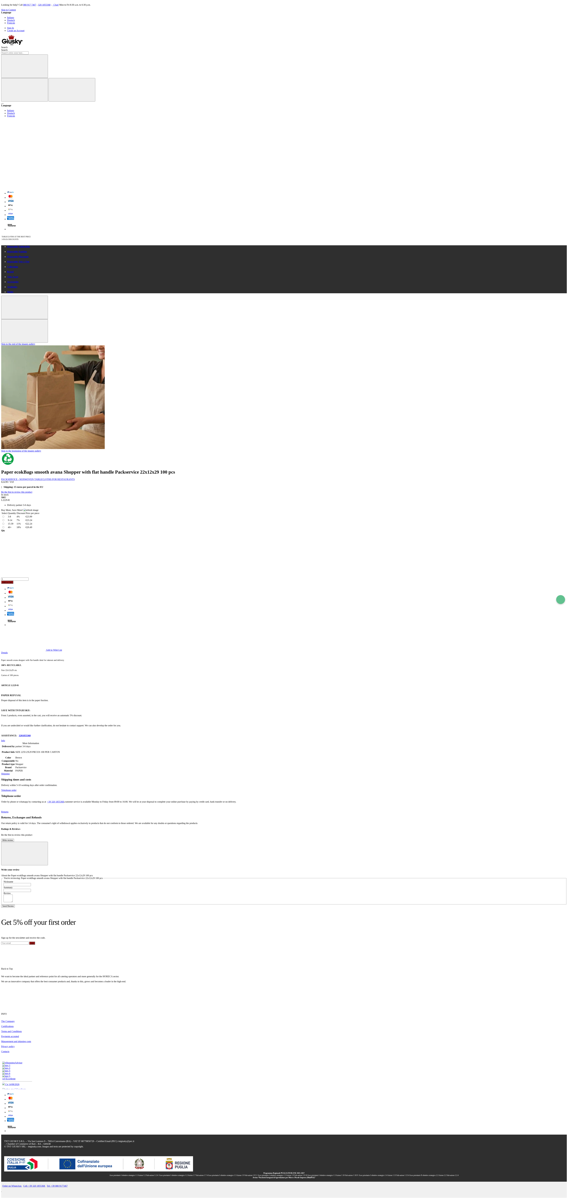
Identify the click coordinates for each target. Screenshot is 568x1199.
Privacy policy (8, 1046)
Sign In (10, 28)
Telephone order (8, 790)
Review (7, 893)
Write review (7, 840)
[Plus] (284, 566)
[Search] (24, 66)
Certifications (7, 1026)
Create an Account (15, 30)
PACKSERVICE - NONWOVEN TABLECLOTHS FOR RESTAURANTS (38, 479)
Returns (4, 812)
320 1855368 (44, 5)
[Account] (23, 164)
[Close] (72, 90)
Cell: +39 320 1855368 (34, 1186)
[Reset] (24, 90)
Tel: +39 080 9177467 (57, 1186)
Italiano (10, 17)
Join (32, 943)
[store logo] (12, 44)
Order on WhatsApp (12, 1186)
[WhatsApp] (560, 599)
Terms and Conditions (11, 1031)
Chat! (56, 5)
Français (11, 23)
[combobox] (15, 52)
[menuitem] (287, 246)
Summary (8, 887)
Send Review (8, 906)
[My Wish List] (23, 141)
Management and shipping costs (16, 1041)
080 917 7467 (29, 5)
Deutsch (11, 20)
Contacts (5, 1051)
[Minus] (284, 543)
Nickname (8, 881)
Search (4, 50)
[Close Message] (24, 307)
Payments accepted (10, 1036)
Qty (3, 530)
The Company (8, 1021)
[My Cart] (23, 186)
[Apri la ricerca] (2, 103)
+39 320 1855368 (55, 801)
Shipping (5, 773)
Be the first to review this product (16, 492)
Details (4, 652)
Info (3, 740)
